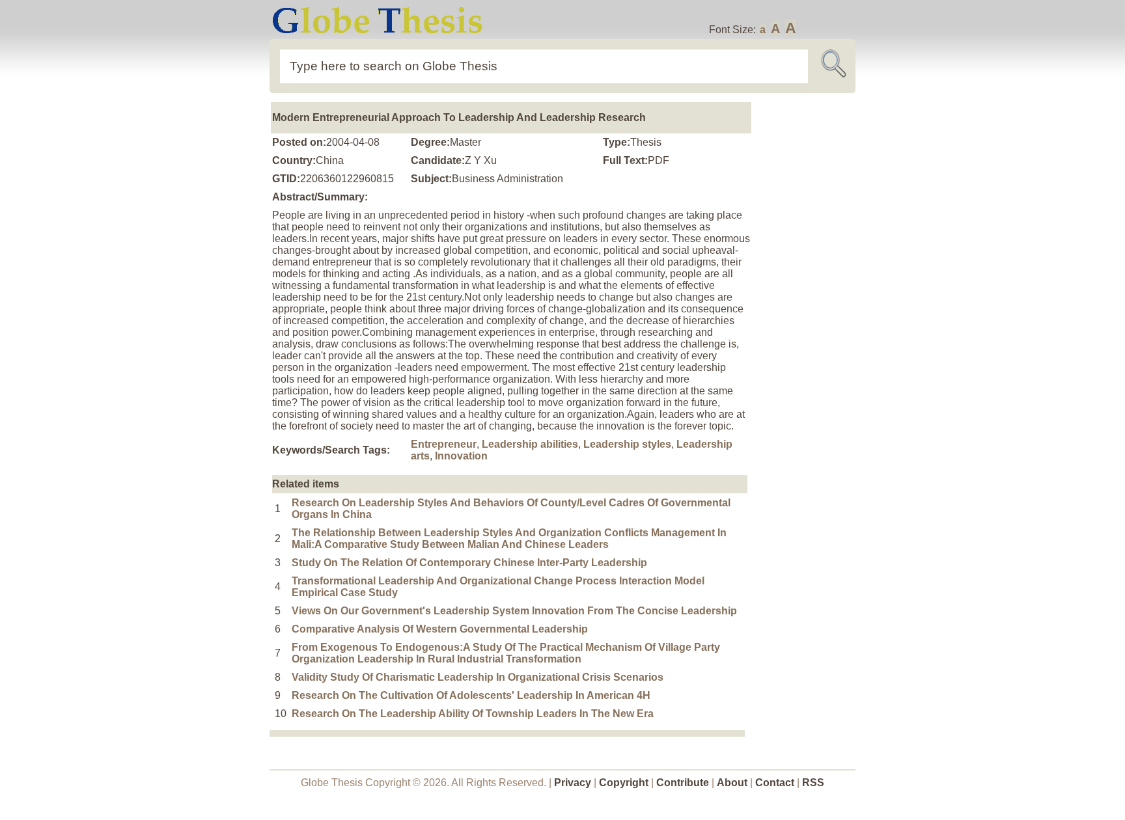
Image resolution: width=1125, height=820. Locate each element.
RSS (813, 782)
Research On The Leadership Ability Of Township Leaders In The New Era (473, 713)
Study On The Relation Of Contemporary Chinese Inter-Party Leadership (469, 562)
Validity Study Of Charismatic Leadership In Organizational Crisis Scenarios (477, 677)
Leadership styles (627, 444)
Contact (776, 782)
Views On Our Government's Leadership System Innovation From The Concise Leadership (514, 610)
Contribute (682, 782)
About (732, 782)
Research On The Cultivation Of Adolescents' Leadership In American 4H (471, 695)
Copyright (623, 782)
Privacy (572, 782)
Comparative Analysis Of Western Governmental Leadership (440, 629)
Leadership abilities (530, 444)
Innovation (461, 455)
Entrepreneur (444, 444)
